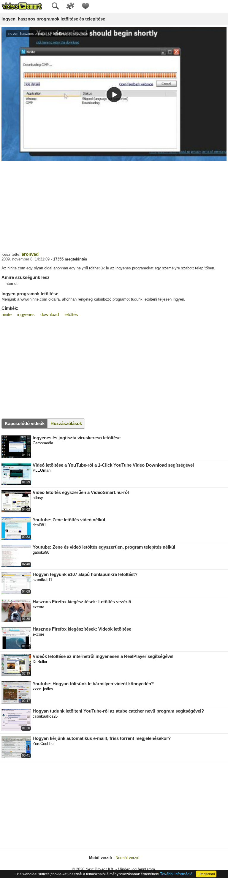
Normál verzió (127, 857)
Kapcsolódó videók (25, 423)
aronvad (30, 254)
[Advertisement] (114, 205)
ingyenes (26, 314)
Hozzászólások (66, 423)
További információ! (177, 874)
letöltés (71, 314)
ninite (6, 314)
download (49, 314)
